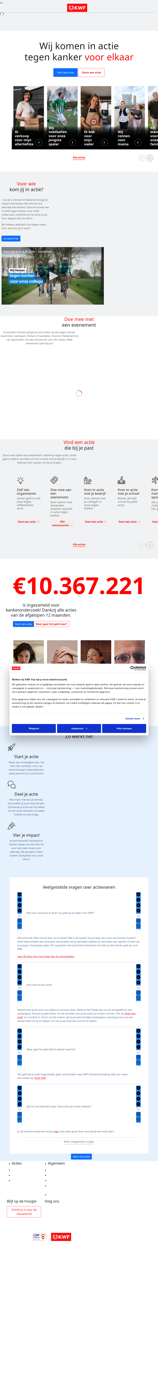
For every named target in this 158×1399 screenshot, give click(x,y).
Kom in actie (19, 1180)
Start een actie (65, 72)
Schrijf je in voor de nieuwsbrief (24, 1212)
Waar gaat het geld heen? (51, 624)
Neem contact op (58, 1194)
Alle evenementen (60, 523)
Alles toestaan (124, 728)
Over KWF (40, 1078)
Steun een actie (91, 72)
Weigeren (34, 728)
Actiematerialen (22, 1170)
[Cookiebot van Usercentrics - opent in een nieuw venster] (132, 668)
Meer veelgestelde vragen (79, 1141)
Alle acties (79, 157)
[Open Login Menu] (2, 14)
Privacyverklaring (59, 1170)
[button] (28, 117)
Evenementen (20, 1175)
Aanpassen (77, 728)
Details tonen (133, 718)
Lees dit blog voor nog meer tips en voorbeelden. (46, 956)
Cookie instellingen (60, 1175)
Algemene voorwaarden (62, 1180)
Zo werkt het (11, 238)
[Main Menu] (1, 2)
